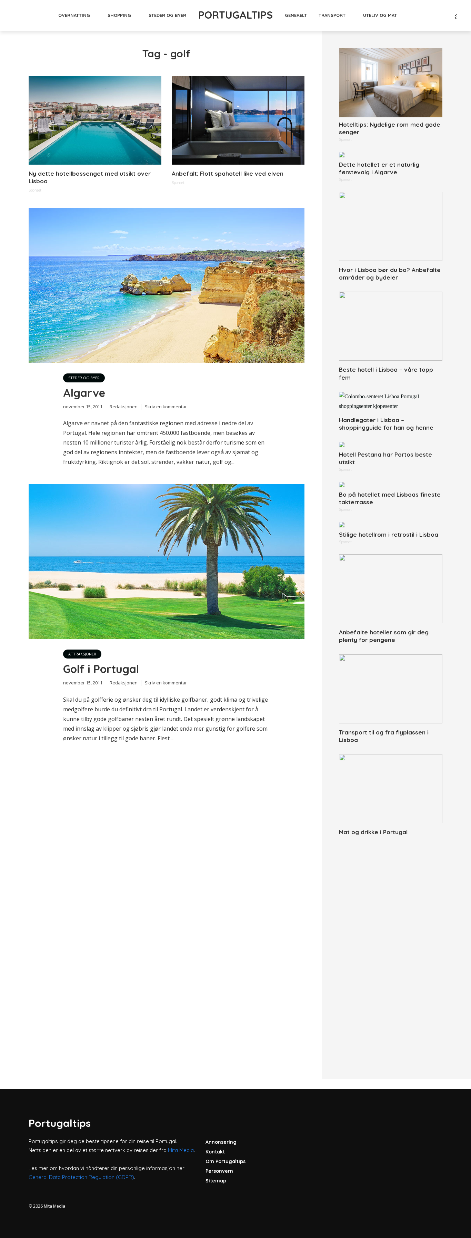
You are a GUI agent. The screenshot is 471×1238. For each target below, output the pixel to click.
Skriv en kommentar (166, 406)
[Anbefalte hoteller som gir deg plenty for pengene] (390, 588)
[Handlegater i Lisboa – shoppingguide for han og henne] (390, 401)
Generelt (296, 15)
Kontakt (215, 1152)
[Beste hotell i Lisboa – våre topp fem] (390, 326)
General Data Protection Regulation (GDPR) (81, 1177)
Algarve (84, 393)
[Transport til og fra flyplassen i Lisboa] (390, 688)
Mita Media (181, 1150)
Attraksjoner (82, 653)
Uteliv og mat (380, 15)
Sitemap (216, 1181)
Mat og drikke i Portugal (373, 832)
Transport (332, 15)
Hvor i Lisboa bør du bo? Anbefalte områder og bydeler (390, 273)
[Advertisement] (390, 949)
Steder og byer (167, 15)
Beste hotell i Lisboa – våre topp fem (386, 373)
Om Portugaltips (225, 1161)
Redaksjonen (124, 406)
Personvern (219, 1171)
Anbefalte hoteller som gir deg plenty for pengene (384, 635)
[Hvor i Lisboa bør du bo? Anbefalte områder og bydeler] (390, 226)
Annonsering (221, 1142)
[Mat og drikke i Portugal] (390, 788)
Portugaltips (235, 14)
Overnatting (74, 15)
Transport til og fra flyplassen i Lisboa (384, 736)
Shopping (119, 15)
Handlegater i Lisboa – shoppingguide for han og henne (386, 423)
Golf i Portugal (101, 669)
